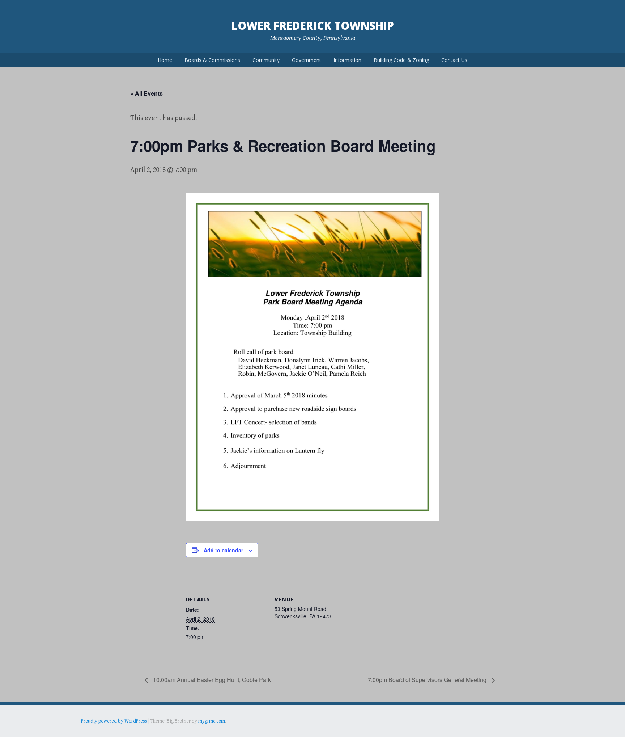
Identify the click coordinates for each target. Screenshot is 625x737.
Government (306, 59)
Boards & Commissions (212, 59)
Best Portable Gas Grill (105, 731)
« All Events (146, 93)
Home (165, 59)
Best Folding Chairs (197, 731)
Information (347, 59)
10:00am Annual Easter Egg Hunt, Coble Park (211, 679)
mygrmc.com (211, 721)
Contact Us (454, 59)
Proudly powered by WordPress (114, 721)
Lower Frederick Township (312, 25)
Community (266, 59)
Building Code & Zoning (401, 59)
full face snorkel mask (153, 731)
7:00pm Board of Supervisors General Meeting (428, 679)
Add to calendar (223, 550)
